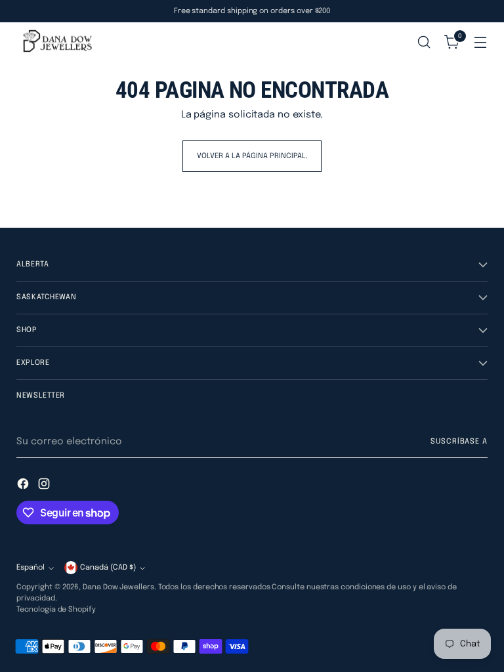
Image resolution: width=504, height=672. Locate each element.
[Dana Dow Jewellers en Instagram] (45, 486)
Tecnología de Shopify (55, 610)
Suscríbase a (458, 442)
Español (30, 568)
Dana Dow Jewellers (118, 587)
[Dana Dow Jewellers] (55, 42)
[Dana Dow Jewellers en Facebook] (24, 486)
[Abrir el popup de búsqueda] (424, 42)
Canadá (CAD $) (108, 568)
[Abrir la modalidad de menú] (480, 42)
